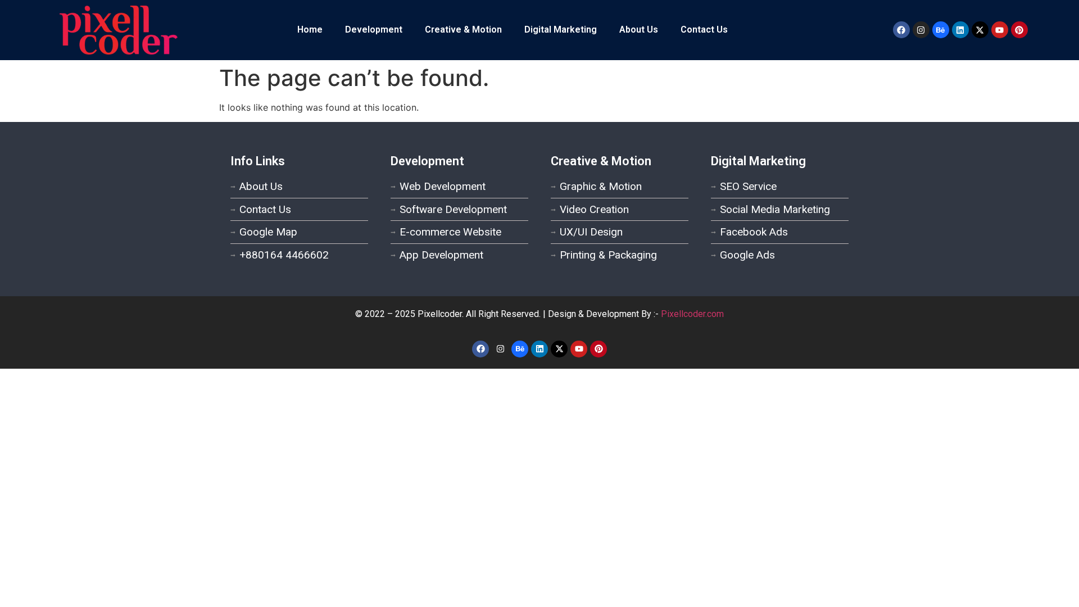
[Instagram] (921, 29)
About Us (638, 29)
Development (373, 29)
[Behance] (940, 29)
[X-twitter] (980, 29)
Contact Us (704, 29)
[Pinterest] (1019, 29)
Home (310, 29)
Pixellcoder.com (692, 314)
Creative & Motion (463, 29)
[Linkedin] (960, 29)
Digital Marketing (560, 29)
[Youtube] (999, 29)
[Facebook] (901, 29)
